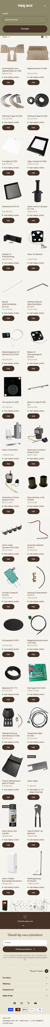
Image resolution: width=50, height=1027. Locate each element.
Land (5, 13)
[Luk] (44, 6)
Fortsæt (25, 28)
